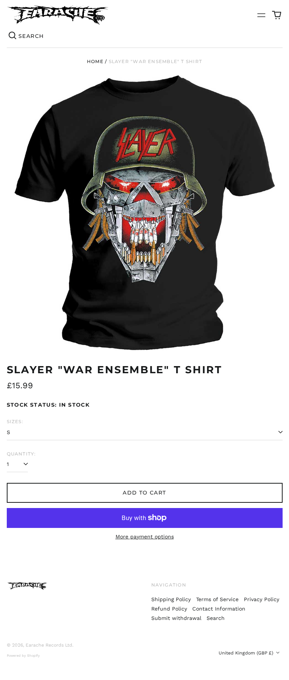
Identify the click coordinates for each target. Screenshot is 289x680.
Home (95, 61)
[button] (277, 15)
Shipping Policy (171, 599)
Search (216, 618)
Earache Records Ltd (49, 645)
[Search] (13, 36)
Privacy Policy (261, 599)
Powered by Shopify (23, 655)
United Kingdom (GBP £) (247, 653)
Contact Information (218, 609)
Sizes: (15, 421)
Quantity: (21, 454)
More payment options (145, 537)
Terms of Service (217, 599)
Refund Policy (169, 609)
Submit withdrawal (176, 618)
